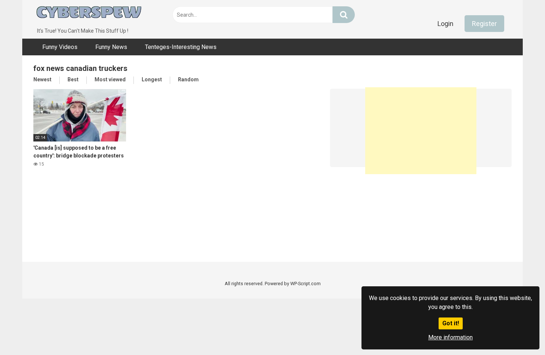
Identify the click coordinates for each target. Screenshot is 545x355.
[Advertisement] (420, 127)
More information (450, 337)
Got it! (450, 323)
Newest (42, 79)
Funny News (111, 47)
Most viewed (110, 79)
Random (188, 79)
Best (73, 79)
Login (445, 23)
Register (484, 23)
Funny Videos (59, 47)
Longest (152, 79)
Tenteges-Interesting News (181, 47)
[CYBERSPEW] (89, 13)
